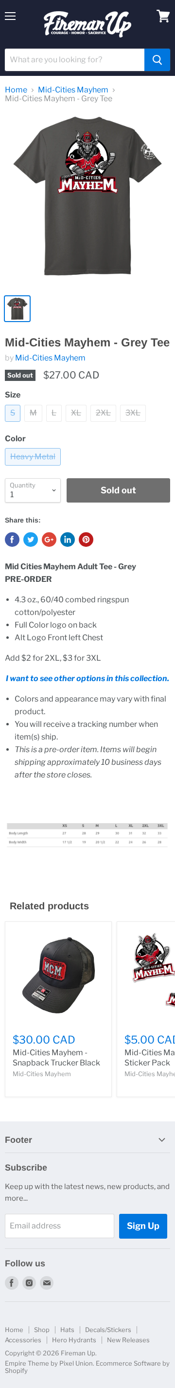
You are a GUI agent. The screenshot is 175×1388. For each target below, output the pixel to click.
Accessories (23, 1340)
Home (16, 90)
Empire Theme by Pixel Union (49, 1363)
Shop (42, 1330)
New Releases (128, 1340)
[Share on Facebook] (12, 539)
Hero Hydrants (74, 1340)
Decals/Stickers (108, 1330)
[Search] (157, 60)
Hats (67, 1330)
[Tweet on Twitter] (30, 539)
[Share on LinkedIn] (67, 539)
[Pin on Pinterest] (86, 539)
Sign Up (143, 1226)
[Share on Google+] (49, 539)
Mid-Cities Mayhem (73, 90)
